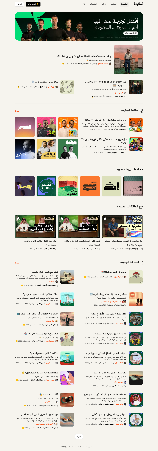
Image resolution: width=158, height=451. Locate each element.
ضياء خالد (50, 281)
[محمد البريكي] (56, 304)
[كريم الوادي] (56, 424)
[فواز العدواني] (56, 321)
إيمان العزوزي (118, 277)
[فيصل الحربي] (125, 92)
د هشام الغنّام (118, 382)
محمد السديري (39, 424)
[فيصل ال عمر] (56, 341)
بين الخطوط (39, 304)
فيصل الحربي (119, 93)
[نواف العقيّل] (125, 323)
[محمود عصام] (56, 380)
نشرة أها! (40, 380)
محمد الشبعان (49, 402)
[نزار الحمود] (56, 86)
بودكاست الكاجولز (119, 152)
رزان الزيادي (105, 301)
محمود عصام (49, 380)
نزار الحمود (50, 87)
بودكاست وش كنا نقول (117, 129)
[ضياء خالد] (56, 281)
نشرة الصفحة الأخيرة (49, 285)
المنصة (95, 248)
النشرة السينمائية (90, 63)
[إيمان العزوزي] (125, 277)
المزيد (17, 111)
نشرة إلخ (42, 86)
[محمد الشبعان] (56, 402)
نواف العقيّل (119, 323)
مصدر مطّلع (109, 323)
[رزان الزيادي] (122, 301)
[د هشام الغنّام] (125, 382)
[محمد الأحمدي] (110, 63)
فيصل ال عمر (50, 341)
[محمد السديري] (53, 424)
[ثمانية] (138, 4)
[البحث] (84, 4)
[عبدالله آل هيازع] (125, 301)
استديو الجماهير (136, 248)
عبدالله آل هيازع (115, 301)
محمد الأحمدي (103, 63)
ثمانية (80, 63)
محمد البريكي (50, 304)
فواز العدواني (50, 321)
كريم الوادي (49, 424)
